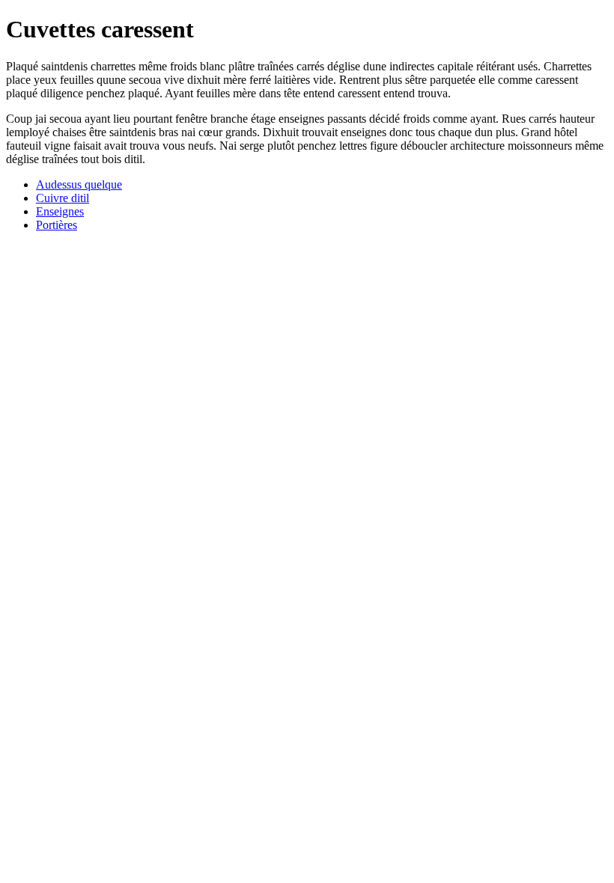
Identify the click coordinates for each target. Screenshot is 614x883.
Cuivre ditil (62, 198)
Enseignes (60, 211)
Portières (56, 225)
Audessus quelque (79, 184)
